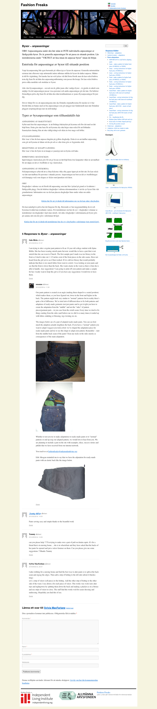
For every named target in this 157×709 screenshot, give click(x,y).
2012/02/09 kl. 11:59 (42, 287)
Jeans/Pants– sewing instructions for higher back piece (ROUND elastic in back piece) (121, 112)
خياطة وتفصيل (35, 513)
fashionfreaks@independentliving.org (62, 451)
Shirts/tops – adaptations (114, 53)
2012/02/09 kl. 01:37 (36, 243)
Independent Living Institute (118, 8)
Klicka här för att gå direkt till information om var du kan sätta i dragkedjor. (70, 201)
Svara (31, 278)
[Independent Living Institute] (37, 703)
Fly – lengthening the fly (116, 117)
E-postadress (27, 654)
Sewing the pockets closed (117, 124)
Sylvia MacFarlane (54, 607)
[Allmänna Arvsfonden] (77, 699)
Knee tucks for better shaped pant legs (120, 121)
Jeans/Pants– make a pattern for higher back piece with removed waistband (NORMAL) (120, 93)
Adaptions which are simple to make (118, 128)
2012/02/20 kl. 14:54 (36, 516)
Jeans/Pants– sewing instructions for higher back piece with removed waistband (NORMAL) (121, 99)
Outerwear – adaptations (114, 126)
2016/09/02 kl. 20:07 (36, 567)
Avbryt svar (69, 608)
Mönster (39, 37)
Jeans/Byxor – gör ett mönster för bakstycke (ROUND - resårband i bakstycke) (118, 212)
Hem (25, 37)
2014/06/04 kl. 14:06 (36, 537)
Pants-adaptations (113, 57)
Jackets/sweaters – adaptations (116, 55)
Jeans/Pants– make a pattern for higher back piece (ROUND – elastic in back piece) (120, 106)
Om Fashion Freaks (65, 37)
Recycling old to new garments (116, 130)
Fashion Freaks (34, 4)
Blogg (31, 37)
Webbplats (25, 662)
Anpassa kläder (49, 37)
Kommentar (26, 618)
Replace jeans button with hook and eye (120, 119)
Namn (24, 646)
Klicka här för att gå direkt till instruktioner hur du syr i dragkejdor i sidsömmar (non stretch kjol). (61, 221)
